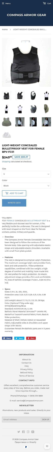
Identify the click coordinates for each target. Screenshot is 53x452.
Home (5, 29)
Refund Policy (26, 372)
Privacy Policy (26, 369)
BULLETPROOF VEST (36, 221)
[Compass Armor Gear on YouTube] (32, 432)
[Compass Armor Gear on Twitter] (18, 432)
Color (4, 180)
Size (4, 168)
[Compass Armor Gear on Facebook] (23, 432)
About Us (26, 359)
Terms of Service (26, 376)
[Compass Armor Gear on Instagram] (28, 432)
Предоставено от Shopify (25, 442)
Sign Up (45, 420)
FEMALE (10, 221)
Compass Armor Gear (26, 15)
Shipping (6, 161)
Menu (8, 3)
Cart (49, 3)
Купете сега (14, 203)
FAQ (27, 366)
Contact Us (26, 363)
